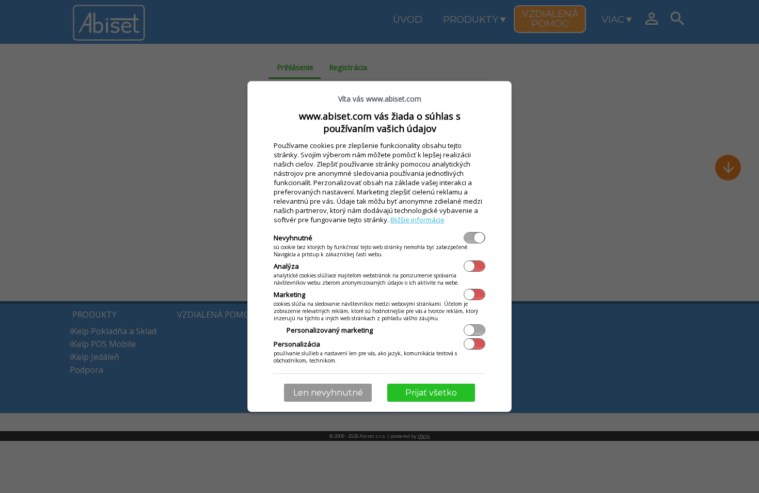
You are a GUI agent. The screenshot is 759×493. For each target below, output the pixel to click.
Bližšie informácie (417, 219)
